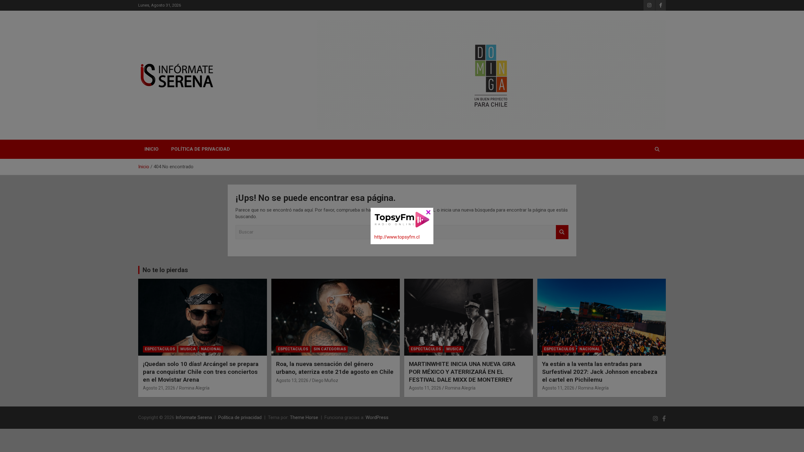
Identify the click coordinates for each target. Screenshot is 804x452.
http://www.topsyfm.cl (397, 237)
